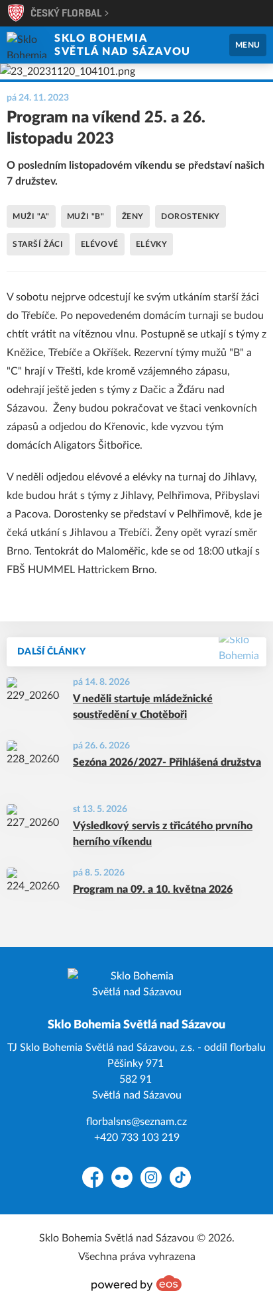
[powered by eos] (136, 1283)
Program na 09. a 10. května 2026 (153, 889)
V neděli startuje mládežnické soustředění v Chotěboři (143, 707)
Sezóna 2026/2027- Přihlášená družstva (167, 762)
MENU (247, 45)
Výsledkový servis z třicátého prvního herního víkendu (162, 834)
